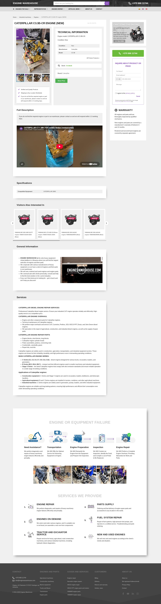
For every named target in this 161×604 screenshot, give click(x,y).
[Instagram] (138, 594)
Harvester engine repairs (74, 581)
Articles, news (73, 9)
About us (88, 9)
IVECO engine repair (73, 584)
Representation (40, 9)
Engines (36, 17)
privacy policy (130, 93)
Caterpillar (65, 73)
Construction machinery (47, 581)
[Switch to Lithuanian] (139, 9)
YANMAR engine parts (73, 591)
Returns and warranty (101, 584)
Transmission (44, 591)
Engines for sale (22, 9)
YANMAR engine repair (74, 595)
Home (14, 17)
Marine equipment (45, 584)
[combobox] (118, 79)
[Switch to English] (143, 9)
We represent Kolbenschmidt (130, 581)
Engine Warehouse (25, 3)
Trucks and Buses (45, 588)
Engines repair (57, 9)
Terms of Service (126, 101)
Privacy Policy (118, 101)
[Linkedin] (134, 594)
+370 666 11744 (140, 3)
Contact (99, 9)
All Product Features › (93, 58)
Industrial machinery (25, 17)
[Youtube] (129, 594)
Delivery (97, 581)
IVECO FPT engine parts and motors (78, 588)
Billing (96, 578)
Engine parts (43, 595)
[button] (61, 81)
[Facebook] (124, 594)
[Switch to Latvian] (146, 9)
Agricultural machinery (46, 578)
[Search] (107, 3)
